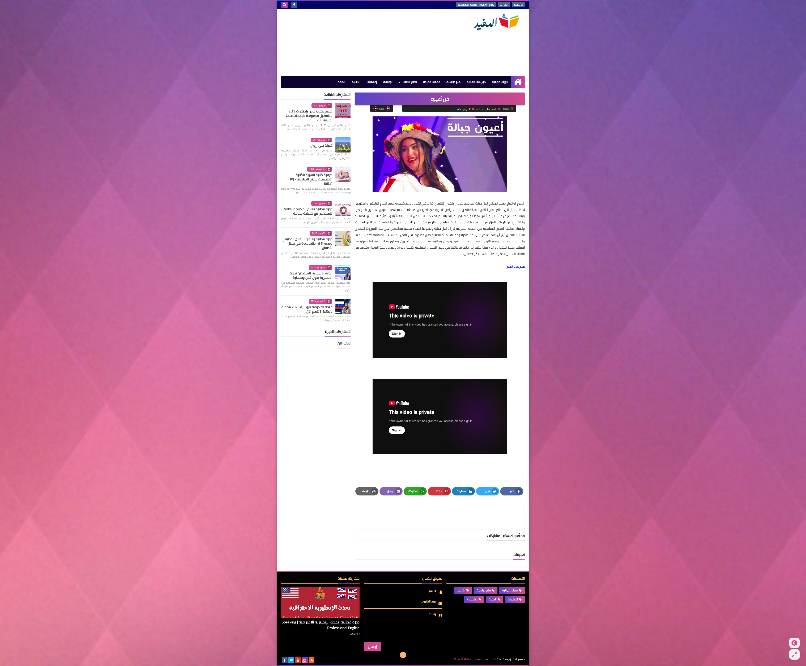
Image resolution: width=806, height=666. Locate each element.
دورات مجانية (500, 82)
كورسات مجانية (476, 82)
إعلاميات (372, 82)
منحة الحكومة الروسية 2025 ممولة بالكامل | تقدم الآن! (306, 309)
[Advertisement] (357, 42)
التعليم (356, 82)
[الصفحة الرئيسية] (518, 82)
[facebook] (294, 5)
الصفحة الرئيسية (487, 109)
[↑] (403, 655)
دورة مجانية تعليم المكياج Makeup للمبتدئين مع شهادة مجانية (308, 211)
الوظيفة (388, 82)
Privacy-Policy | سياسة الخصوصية (476, 4)
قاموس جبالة (464, 109)
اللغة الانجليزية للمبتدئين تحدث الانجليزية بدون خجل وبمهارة (310, 275)
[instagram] (305, 660)
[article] (399, 515)
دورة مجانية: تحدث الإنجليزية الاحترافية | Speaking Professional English (321, 625)
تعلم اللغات (410, 82)
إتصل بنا (504, 4)
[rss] (311, 660)
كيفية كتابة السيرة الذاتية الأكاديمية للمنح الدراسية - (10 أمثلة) (310, 179)
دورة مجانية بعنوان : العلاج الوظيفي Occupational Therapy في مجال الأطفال (307, 243)
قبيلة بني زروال (321, 145)
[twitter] (291, 660)
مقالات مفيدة (431, 82)
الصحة (341, 82)
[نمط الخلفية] (794, 654)
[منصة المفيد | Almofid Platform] (494, 22)
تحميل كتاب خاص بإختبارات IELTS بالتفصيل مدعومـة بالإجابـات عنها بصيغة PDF (309, 115)
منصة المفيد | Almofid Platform (472, 659)
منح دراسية (453, 82)
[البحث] (284, 5)
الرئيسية (518, 4)
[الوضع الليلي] (794, 643)
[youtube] (298, 660)
